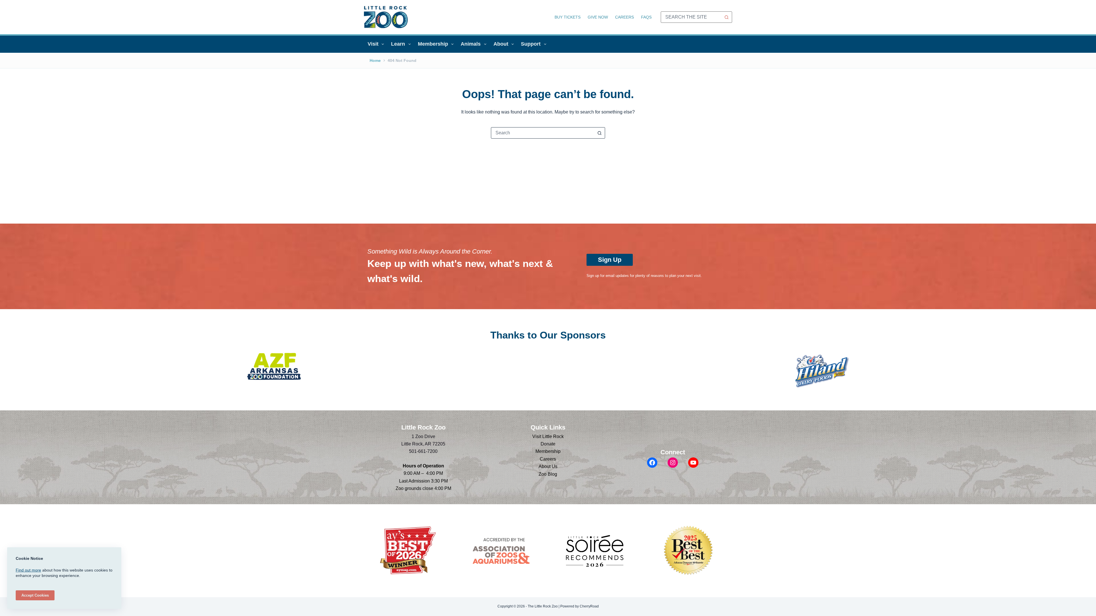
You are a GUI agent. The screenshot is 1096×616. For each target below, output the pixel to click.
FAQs (646, 17)
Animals (471, 44)
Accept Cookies (35, 595)
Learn (398, 44)
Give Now (598, 17)
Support (531, 44)
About (500, 44)
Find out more (28, 570)
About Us (548, 466)
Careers (624, 17)
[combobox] (691, 17)
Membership (433, 44)
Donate (548, 443)
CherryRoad (589, 606)
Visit (373, 44)
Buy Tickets (568, 17)
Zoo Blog (548, 474)
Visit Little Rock (548, 436)
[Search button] (726, 17)
